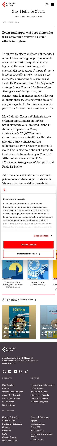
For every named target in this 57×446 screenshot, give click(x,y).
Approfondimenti (28, 17)
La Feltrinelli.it (8, 420)
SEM (4, 433)
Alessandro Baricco (39, 391)
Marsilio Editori (38, 423)
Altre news (17, 300)
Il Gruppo (8, 410)
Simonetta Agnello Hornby (43, 384)
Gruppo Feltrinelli (10, 417)
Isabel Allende (37, 388)
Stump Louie (38, 282)
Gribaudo (6, 430)
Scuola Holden (37, 430)
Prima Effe (35, 427)
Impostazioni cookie (27, 254)
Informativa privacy (11, 398)
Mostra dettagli (41, 236)
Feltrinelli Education (40, 417)
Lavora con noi (37, 439)
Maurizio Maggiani (39, 401)
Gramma (6, 427)
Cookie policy (8, 401)
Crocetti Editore (9, 437)
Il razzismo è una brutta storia (41, 435)
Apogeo (34, 420)
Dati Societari (8, 384)
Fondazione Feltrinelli (12, 423)
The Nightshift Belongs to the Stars (12, 283)
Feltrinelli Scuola (9, 440)
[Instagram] (26, 371)
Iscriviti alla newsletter (12, 391)
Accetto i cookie (28, 244)
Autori (35, 378)
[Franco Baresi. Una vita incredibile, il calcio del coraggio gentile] (19, 322)
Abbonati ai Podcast (11, 395)
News (40, 17)
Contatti (6, 388)
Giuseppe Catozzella (40, 395)
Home (17, 17)
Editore (7, 378)
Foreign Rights (8, 405)
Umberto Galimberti (39, 398)
